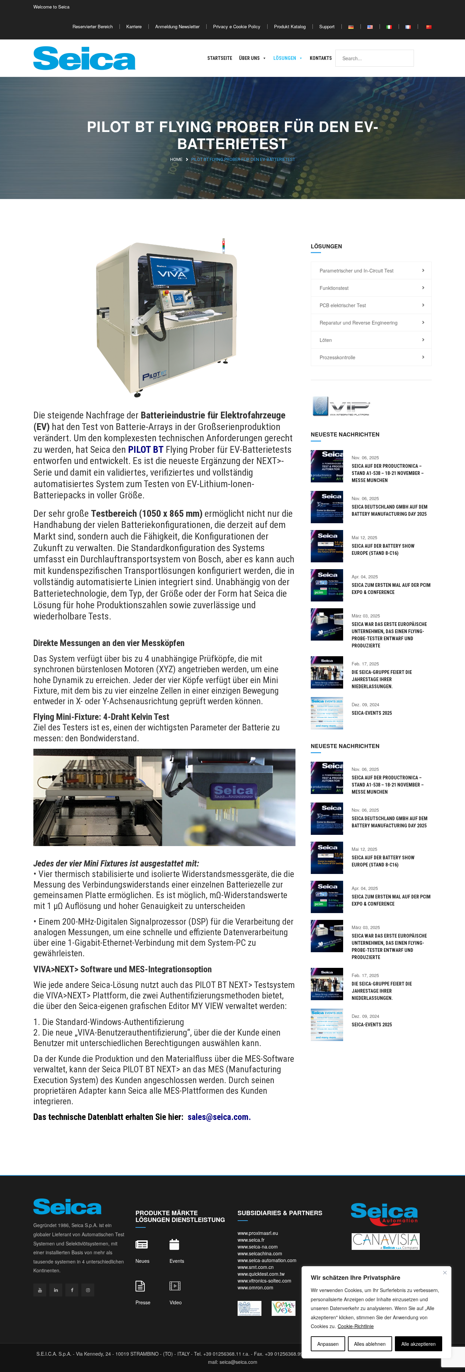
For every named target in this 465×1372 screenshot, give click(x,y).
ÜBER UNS (249, 58)
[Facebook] (71, 1290)
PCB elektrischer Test (343, 305)
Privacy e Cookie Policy (236, 26)
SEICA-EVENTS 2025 (372, 713)
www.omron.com (255, 1287)
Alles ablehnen (370, 1343)
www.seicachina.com (260, 1253)
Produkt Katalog (290, 26)
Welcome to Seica (51, 6)
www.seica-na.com (258, 1246)
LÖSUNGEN (284, 58)
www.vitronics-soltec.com (264, 1280)
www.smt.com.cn (256, 1266)
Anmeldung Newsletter (177, 26)
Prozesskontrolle (337, 357)
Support (327, 26)
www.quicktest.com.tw (261, 1273)
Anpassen (328, 1343)
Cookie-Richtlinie (356, 1326)
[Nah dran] (445, 1272)
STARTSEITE (219, 58)
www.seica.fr (251, 1239)
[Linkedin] (55, 1290)
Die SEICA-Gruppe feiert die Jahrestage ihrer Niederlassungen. (382, 679)
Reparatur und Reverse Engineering (359, 322)
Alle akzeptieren (418, 1343)
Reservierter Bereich (93, 26)
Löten (326, 339)
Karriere (134, 26)
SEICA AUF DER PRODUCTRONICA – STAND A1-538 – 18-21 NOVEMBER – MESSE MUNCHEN (388, 473)
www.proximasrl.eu (258, 1232)
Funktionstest (334, 287)
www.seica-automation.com (267, 1260)
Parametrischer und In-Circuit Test (357, 270)
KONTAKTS (321, 58)
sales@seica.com (218, 1117)
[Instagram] (87, 1290)
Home (176, 159)
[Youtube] (39, 1290)
